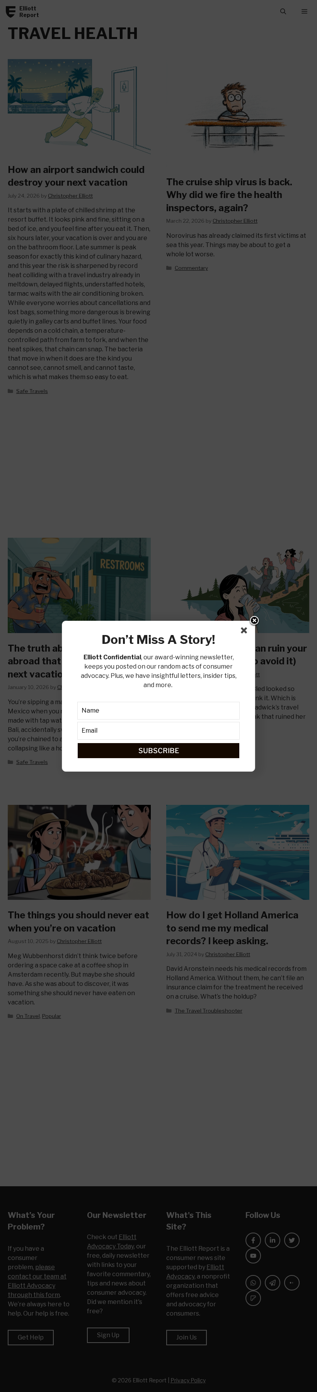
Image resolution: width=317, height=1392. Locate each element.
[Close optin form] (245, 632)
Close (254, 621)
